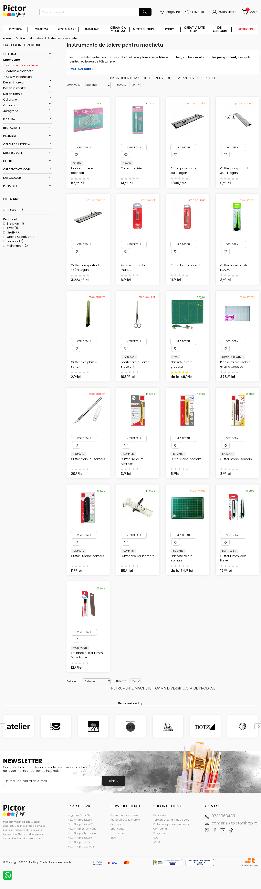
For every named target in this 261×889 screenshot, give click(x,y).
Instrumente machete (21, 65)
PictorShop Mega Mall (80, 846)
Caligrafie (10, 100)
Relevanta (98, 85)
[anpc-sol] (200, 862)
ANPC (156, 842)
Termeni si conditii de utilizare (171, 819)
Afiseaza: (121, 84)
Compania (160, 828)
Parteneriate (118, 833)
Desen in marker (15, 88)
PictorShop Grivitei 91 (80, 819)
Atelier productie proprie (125, 819)
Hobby (169, 29)
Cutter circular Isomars (137, 556)
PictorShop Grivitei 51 (80, 837)
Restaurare (67, 29)
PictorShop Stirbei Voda (81, 828)
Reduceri (245, 29)
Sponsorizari (118, 828)
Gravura (9, 105)
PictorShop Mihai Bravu (81, 833)
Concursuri (117, 824)
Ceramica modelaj (118, 29)
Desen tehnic (12, 94)
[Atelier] (18, 726)
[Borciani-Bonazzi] (130, 726)
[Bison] (93, 726)
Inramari (92, 29)
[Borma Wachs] (168, 726)
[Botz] (205, 726)
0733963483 (223, 816)
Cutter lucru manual (185, 265)
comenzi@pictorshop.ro (234, 823)
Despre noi (160, 833)
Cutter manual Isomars (88, 459)
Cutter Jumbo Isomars (87, 556)
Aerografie (10, 111)
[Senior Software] (247, 860)
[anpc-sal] (168, 862)
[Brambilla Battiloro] (242, 726)
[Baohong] (56, 726)
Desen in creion (14, 82)
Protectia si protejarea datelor (171, 824)
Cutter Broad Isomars (236, 459)
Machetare (11, 60)
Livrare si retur (161, 815)
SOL (155, 837)
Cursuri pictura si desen (125, 815)
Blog (113, 837)
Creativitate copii (194, 29)
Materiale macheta (19, 71)
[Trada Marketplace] (253, 860)
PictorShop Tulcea (78, 842)
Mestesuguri (143, 29)
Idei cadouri (220, 29)
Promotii (10, 186)
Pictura (15, 29)
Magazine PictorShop (80, 815)
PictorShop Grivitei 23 (80, 824)
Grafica (41, 29)
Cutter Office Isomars (185, 459)
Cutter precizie (131, 168)
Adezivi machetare (19, 77)
